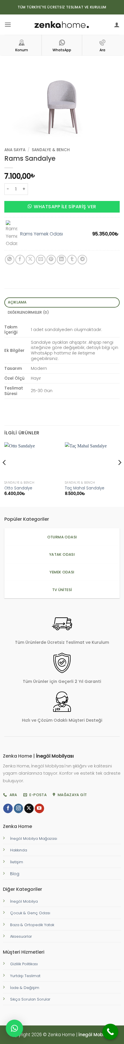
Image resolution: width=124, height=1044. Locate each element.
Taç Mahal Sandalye (84, 488)
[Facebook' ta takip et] (8, 808)
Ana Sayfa (14, 150)
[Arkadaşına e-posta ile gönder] (41, 259)
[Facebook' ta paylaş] (20, 259)
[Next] (119, 474)
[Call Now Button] (110, 1032)
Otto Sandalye (18, 488)
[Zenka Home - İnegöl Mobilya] (62, 25)
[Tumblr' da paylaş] (72, 259)
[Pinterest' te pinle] (51, 259)
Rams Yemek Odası (41, 234)
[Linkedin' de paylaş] (61, 259)
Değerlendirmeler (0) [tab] (28, 312)
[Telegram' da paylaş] (82, 259)
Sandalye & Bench (51, 150)
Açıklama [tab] (17, 302)
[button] (7, 24)
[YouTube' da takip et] (39, 808)
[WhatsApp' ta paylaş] (9, 259)
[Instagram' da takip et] (18, 808)
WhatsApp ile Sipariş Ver (65, 206)
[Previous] (4, 474)
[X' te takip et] (29, 808)
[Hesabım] (117, 24)
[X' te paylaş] (30, 259)
